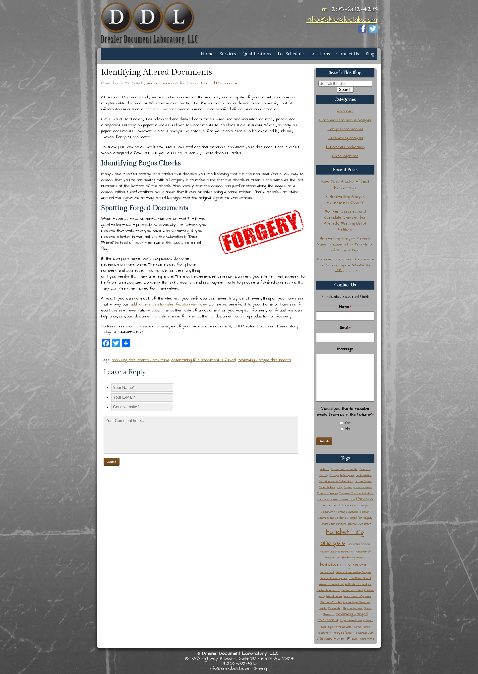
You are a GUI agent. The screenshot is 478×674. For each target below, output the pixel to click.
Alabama (324, 469)
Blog (369, 54)
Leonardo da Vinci (352, 590)
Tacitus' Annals (361, 627)
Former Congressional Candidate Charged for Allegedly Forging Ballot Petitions (345, 518)
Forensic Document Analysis (345, 120)
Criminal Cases (363, 481)
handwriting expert (345, 564)
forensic (345, 111)
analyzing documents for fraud (140, 360)
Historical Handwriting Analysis (353, 572)
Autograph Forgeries (341, 475)
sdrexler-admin (160, 83)
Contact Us (347, 54)
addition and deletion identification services (169, 304)
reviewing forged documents (264, 360)
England (348, 487)
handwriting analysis (345, 138)
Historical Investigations (333, 578)
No (347, 428)
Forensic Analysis (327, 493)
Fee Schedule (291, 54)
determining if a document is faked (203, 360)
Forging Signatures (347, 512)
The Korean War (363, 633)
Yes (348, 423)
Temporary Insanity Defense (335, 633)
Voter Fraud (346, 638)
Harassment (327, 572)
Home (207, 54)
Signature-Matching (351, 620)
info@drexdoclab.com (341, 19)
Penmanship (334, 608)
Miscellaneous (334, 596)
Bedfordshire (363, 475)
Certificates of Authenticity (336, 481)
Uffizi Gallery (324, 639)
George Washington (359, 524)
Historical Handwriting (345, 147)
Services (228, 54)
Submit (324, 441)
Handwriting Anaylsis (353, 557)
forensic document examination (336, 499)
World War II (366, 639)
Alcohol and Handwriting (344, 469)
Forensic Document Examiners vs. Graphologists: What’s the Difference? (345, 265)
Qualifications (256, 54)
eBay (340, 487)
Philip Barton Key (352, 608)
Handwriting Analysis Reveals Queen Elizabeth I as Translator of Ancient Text (345, 244)
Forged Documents (219, 83)
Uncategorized (345, 156)
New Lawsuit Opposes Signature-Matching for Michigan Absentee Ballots (345, 602)
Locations (320, 54)
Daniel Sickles (327, 487)
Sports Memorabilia (339, 627)
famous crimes (363, 487)
